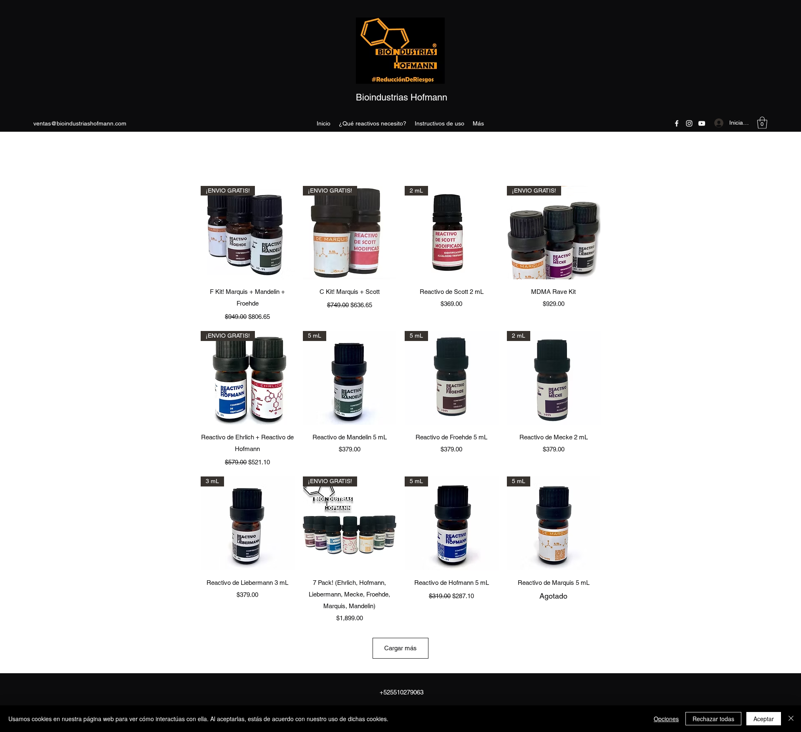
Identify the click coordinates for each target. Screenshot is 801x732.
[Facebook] (677, 123)
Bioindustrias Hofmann (401, 97)
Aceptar (763, 718)
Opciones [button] (666, 718)
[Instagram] (689, 123)
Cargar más (400, 648)
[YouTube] (702, 123)
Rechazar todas (713, 718)
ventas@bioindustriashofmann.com (79, 123)
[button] (762, 123)
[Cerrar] (791, 718)
